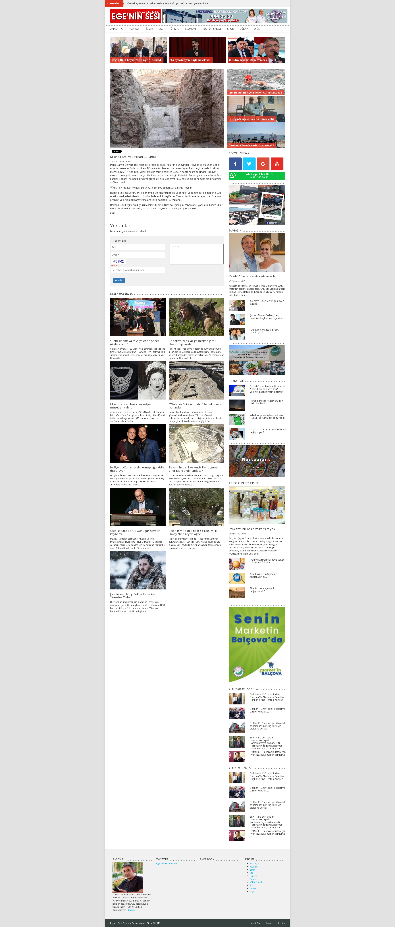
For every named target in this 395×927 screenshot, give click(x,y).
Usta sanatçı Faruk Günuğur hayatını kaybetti (135, 532)
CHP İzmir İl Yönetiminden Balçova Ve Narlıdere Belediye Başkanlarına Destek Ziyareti (267, 697)
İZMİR (149, 28)
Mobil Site (255, 923)
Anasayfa (254, 863)
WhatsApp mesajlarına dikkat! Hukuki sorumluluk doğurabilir (267, 416)
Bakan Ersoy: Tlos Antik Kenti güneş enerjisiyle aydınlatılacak (194, 469)
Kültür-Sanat (256, 882)
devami (131, 909)
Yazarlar (254, 866)
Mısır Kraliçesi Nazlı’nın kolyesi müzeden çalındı (131, 405)
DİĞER (257, 28)
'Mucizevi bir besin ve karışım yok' (252, 529)
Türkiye (253, 875)
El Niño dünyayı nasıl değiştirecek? (262, 590)
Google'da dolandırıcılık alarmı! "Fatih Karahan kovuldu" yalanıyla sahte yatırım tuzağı (267, 389)
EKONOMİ (191, 28)
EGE (161, 28)
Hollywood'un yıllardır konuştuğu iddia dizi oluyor (137, 469)
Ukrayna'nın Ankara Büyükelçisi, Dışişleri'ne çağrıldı (155, 3)
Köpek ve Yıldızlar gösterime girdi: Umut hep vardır (192, 342)
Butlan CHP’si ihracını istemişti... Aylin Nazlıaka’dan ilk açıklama (268, 753)
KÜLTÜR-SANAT (211, 28)
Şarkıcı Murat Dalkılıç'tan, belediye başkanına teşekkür (266, 317)
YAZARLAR (134, 28)
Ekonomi (254, 879)
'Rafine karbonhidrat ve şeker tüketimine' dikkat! (267, 561)
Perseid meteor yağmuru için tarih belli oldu (266, 402)
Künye (269, 923)
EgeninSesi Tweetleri (166, 863)
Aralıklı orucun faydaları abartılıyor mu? (263, 575)
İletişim (281, 923)
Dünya (253, 888)
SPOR (230, 28)
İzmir (252, 869)
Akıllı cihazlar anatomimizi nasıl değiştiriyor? (268, 431)
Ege (251, 872)
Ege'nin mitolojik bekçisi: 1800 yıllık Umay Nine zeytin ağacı (193, 532)
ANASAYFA (116, 28)
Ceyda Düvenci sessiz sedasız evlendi (254, 276)
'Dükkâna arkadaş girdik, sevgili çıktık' (264, 331)
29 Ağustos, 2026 (237, 281)
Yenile (114, 265)
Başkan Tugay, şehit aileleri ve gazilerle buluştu (267, 710)
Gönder (119, 280)
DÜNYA (243, 28)
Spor (252, 885)
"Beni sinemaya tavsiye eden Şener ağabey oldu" (134, 342)
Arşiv (252, 891)
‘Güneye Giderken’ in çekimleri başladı (267, 302)
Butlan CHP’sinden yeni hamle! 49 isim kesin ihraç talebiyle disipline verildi (267, 725)
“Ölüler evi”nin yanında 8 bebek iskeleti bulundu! (196, 405)
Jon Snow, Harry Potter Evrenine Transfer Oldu (132, 595)
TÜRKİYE (174, 28)
